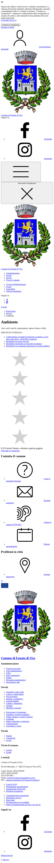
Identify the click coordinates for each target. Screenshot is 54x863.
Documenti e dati (13, 682)
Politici (9, 678)
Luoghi (9, 750)
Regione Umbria (7, 27)
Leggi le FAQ (11, 784)
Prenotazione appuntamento (17, 787)
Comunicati (10, 738)
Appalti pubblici (12, 701)
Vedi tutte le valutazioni (10, 451)
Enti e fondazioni (13, 675)
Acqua (8, 287)
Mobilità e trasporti (13, 708)
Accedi (4, 307)
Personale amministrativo (16, 680)
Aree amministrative (14, 671)
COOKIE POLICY (9, 20)
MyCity (6, 860)
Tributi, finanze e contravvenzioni (19, 717)
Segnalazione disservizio (15, 789)
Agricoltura (10, 289)
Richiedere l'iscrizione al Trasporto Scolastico (24, 344)
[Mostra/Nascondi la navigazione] (21, 172)
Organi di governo (13, 668)
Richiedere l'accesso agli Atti (17, 341)
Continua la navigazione (10, 25)
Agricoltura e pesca (13, 726)
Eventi (8, 752)
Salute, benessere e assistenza (17, 721)
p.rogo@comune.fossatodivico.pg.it (21, 778)
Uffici (8, 673)
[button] (13, 273)
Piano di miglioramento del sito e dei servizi (23, 805)
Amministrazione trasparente (17, 795)
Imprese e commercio (14, 699)
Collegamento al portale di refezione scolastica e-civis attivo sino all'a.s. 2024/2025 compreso (27, 338)
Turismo (9, 706)
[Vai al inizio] (2, 581)
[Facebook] (7, 300)
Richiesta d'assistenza (14, 791)
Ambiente (10, 719)
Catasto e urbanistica (14, 703)
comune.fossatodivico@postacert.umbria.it (22, 780)
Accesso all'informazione (16, 284)
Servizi (9, 313)
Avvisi (8, 740)
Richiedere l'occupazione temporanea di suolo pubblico (28, 346)
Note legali (10, 800)
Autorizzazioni (12, 724)
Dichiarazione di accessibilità (17, 802)
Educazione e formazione (16, 712)
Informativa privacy (14, 798)
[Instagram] (7, 303)
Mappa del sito (7, 855)
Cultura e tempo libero (15, 694)
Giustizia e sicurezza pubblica (18, 714)
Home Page (10, 311)
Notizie (9, 736)
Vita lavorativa (12, 696)
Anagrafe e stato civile (15, 692)
